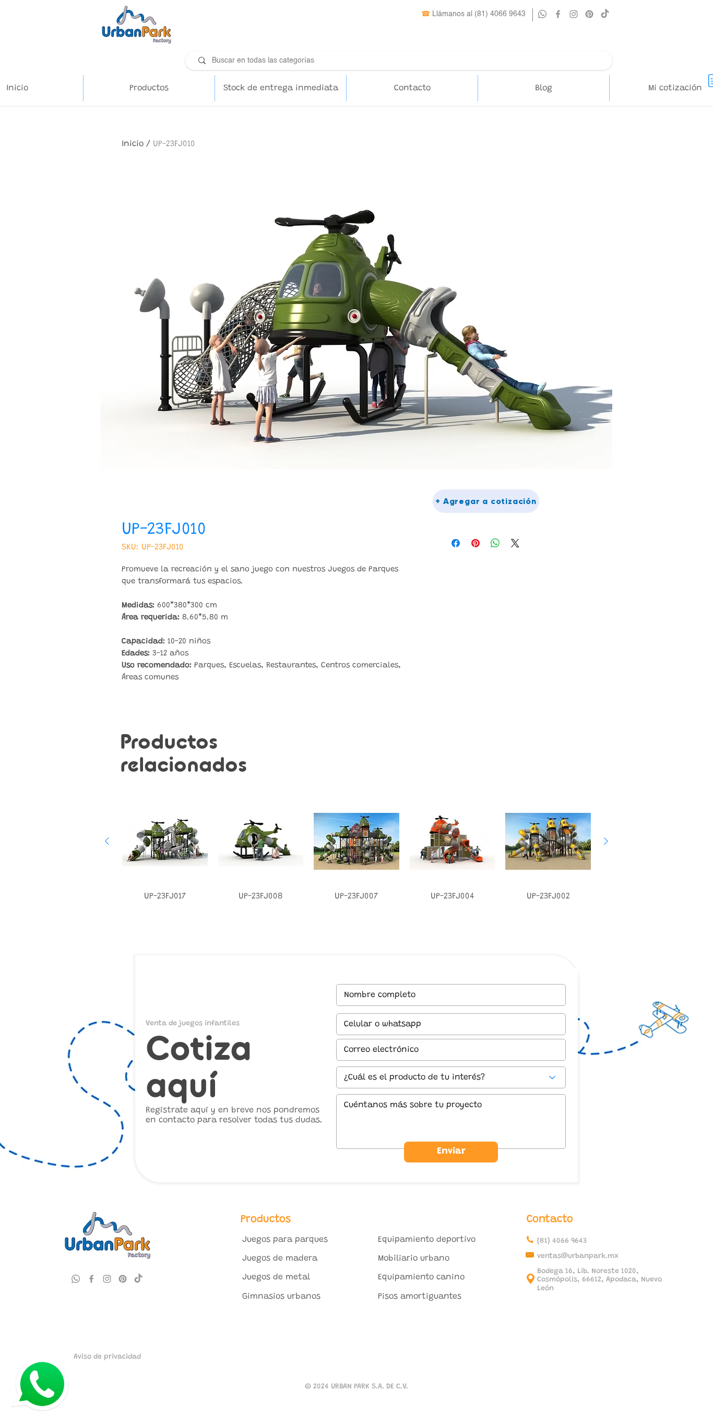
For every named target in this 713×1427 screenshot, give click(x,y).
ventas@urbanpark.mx (578, 1256)
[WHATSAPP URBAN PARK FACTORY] (542, 14)
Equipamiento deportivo (427, 1240)
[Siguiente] (606, 841)
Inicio (133, 144)
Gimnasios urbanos (281, 1296)
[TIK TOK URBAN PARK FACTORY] (605, 14)
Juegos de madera (279, 1258)
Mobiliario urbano (413, 1258)
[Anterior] (107, 841)
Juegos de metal (276, 1277)
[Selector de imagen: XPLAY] (367, 482)
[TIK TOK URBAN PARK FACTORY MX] (138, 1279)
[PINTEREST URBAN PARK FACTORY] (589, 14)
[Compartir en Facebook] (455, 543)
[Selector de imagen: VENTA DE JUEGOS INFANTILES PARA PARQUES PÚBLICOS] (346, 482)
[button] (149, 88)
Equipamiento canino (421, 1277)
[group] (356, 852)
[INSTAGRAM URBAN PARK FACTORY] (573, 14)
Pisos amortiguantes (419, 1296)
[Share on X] (515, 543)
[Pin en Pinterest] (475, 543)
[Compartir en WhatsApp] (495, 543)
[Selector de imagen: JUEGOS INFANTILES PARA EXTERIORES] (356, 482)
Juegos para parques (285, 1240)
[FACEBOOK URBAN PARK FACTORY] (558, 14)
